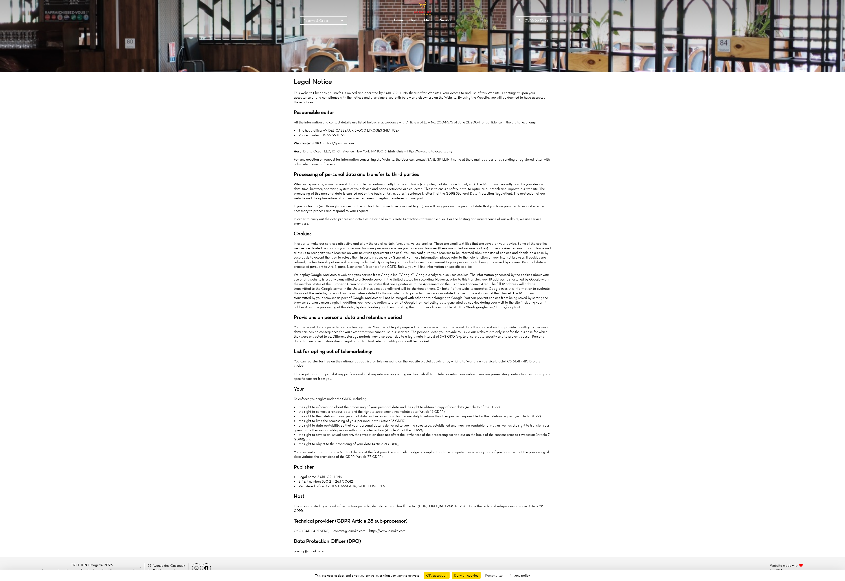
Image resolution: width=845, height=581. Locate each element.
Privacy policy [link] (519, 575)
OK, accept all (436, 575)
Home (398, 20)
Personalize (494, 575)
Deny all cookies (466, 575)
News (413, 20)
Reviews (445, 20)
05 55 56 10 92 (536, 20)
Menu (428, 20)
